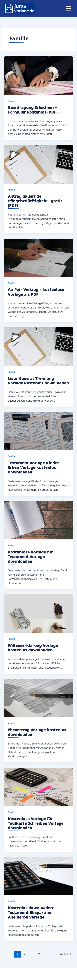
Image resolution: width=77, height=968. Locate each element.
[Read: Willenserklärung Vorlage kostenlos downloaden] (38, 613)
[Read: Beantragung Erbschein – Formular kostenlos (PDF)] (38, 75)
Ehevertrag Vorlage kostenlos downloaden (37, 732)
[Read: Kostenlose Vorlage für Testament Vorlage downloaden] (38, 520)
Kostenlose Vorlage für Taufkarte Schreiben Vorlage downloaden (36, 823)
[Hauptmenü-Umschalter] (68, 8)
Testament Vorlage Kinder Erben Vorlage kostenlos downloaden (33, 467)
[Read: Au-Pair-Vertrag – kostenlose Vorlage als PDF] (38, 257)
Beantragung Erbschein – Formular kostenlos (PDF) (32, 109)
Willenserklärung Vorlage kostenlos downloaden (33, 647)
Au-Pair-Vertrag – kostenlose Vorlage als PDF (36, 292)
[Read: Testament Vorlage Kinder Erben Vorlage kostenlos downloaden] (38, 430)
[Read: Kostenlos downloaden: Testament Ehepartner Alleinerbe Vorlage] (38, 875)
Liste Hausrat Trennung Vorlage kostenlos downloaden (38, 380)
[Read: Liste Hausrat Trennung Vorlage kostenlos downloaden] (38, 346)
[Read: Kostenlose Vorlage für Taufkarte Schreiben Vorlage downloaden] (38, 786)
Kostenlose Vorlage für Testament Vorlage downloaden (30, 556)
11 (39, 954)
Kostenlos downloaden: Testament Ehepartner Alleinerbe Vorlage (31, 912)
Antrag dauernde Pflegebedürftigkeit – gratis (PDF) (35, 201)
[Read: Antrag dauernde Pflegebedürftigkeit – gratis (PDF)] (38, 164)
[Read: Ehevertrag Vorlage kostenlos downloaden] (38, 698)
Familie (11, 101)
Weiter (65, 954)
